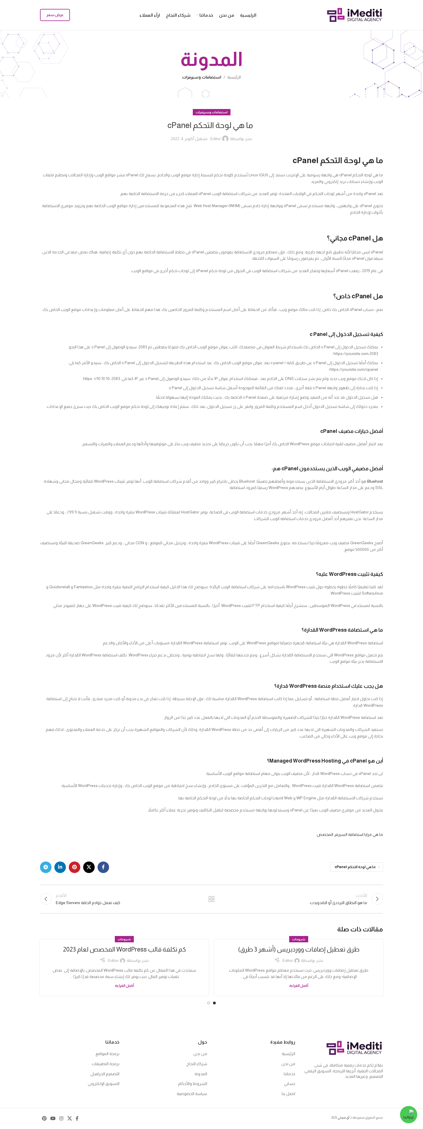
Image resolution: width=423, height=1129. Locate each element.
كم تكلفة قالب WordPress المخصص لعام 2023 (124, 949)
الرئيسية (234, 77)
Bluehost (375, 481)
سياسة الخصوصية (192, 1093)
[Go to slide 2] (208, 1003)
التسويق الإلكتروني (103, 1083)
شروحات (298, 939)
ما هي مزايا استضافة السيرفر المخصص (350, 834)
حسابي (289, 1083)
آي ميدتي (343, 1117)
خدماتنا (289, 1073)
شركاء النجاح (196, 1063)
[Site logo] (354, 14)
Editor (215, 138)
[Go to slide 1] (214, 1003)
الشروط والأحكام (192, 1083)
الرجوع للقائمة (211, 899)
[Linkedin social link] (60, 867)
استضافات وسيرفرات (201, 77)
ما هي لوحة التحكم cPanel (355, 867)
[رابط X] (89, 867)
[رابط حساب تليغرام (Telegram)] (46, 867)
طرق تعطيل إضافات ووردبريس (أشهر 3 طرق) (298, 949)
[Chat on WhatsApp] (408, 1114)
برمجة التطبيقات (105, 1063)
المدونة (201, 1073)
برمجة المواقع (107, 1053)
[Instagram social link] (61, 1118)
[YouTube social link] (52, 1118)
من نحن (288, 1063)
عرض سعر (55, 15)
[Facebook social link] (103, 867)
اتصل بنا (288, 1093)
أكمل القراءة (298, 986)
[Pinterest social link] (74, 867)
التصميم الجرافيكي (104, 1073)
